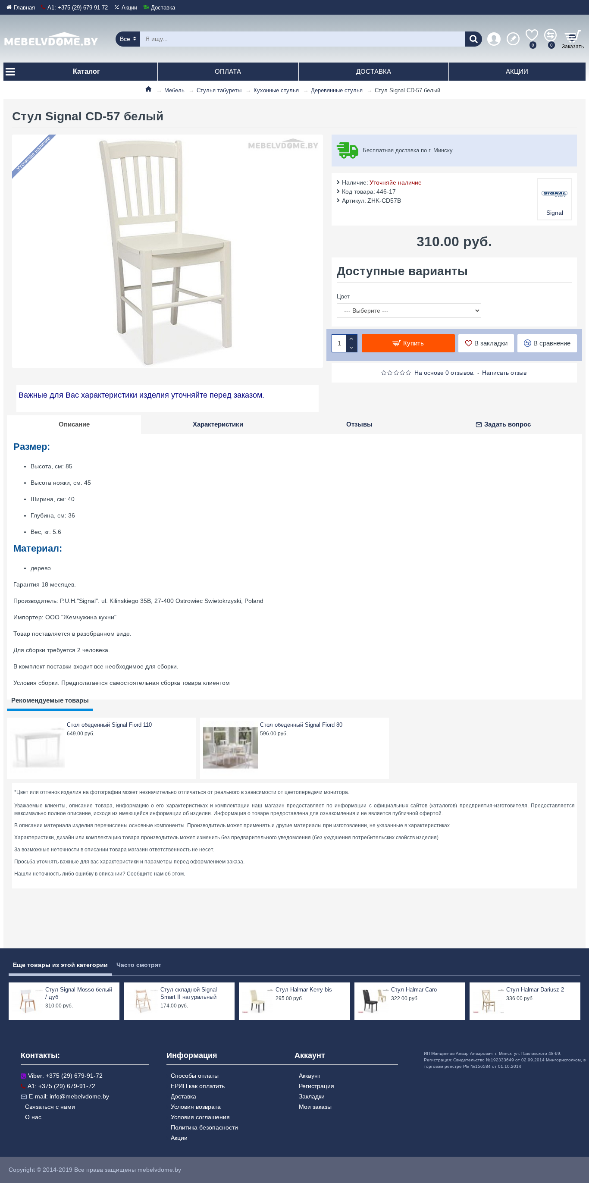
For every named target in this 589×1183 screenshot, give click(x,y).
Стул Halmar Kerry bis (304, 989)
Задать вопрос (507, 424)
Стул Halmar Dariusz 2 (535, 989)
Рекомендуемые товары (50, 700)
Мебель (174, 90)
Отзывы (359, 424)
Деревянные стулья (337, 90)
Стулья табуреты (219, 90)
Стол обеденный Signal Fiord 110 (109, 725)
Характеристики (218, 424)
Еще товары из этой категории (60, 964)
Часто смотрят (138, 964)
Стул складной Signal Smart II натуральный (188, 993)
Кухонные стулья (276, 90)
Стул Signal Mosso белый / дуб (78, 993)
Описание (74, 424)
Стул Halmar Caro (414, 989)
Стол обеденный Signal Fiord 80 (301, 725)
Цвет (343, 296)
